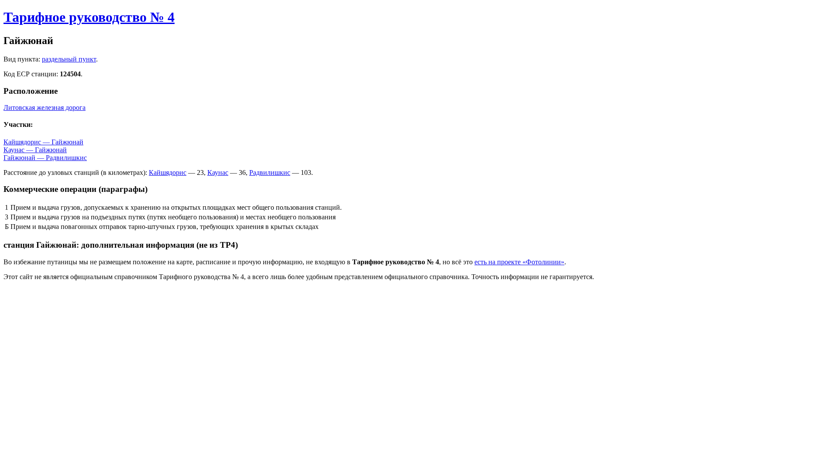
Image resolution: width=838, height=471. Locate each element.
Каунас (217, 172)
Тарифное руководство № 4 (89, 17)
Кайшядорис (167, 172)
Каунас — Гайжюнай (35, 150)
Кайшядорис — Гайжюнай (43, 142)
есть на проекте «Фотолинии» (519, 262)
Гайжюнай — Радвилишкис (45, 157)
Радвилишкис (269, 172)
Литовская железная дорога (44, 107)
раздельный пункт (69, 59)
